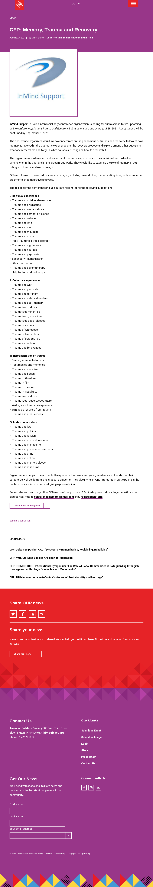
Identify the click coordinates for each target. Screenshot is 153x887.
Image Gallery (84, 853)
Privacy (49, 853)
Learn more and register (27, 505)
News (13, 18)
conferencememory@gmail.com (54, 496)
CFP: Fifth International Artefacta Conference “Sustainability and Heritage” (56, 577)
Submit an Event (91, 730)
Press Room (88, 756)
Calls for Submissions (58, 37)
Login (78, 3)
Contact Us (88, 763)
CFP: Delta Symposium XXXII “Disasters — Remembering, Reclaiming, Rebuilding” (59, 549)
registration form (91, 496)
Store (84, 750)
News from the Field (82, 37)
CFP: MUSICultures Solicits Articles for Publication (41, 557)
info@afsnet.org (53, 732)
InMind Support (19, 124)
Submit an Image (91, 737)
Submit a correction (20, 520)
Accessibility (59, 853)
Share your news (23, 654)
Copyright (72, 853)
